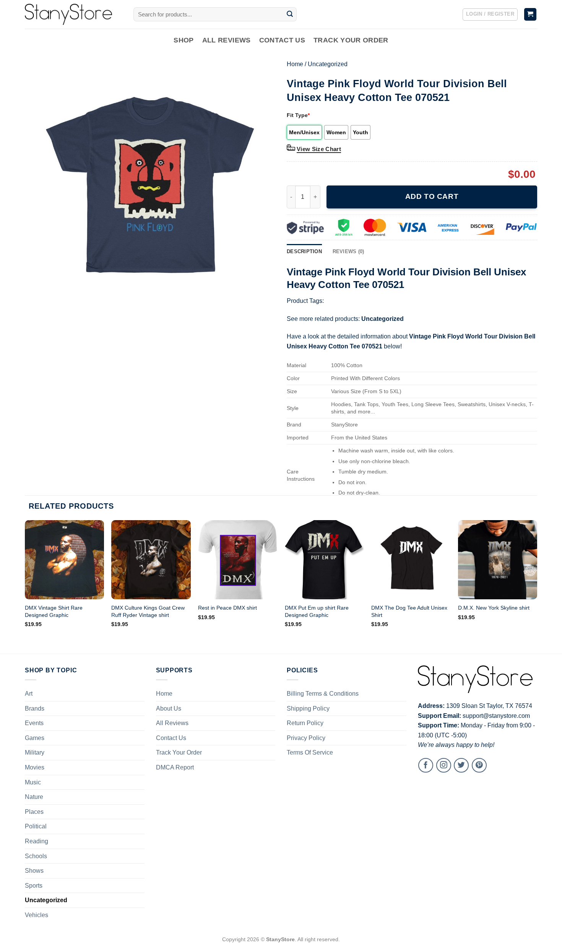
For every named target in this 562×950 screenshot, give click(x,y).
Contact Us (282, 40)
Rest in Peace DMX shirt (227, 608)
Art (28, 693)
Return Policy (305, 723)
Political (36, 826)
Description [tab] (304, 251)
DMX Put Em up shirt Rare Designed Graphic (317, 611)
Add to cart (431, 196)
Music (33, 782)
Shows (34, 870)
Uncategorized (328, 64)
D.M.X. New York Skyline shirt (494, 608)
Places (34, 811)
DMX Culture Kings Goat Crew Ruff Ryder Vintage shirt (148, 611)
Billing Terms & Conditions (323, 693)
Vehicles (36, 915)
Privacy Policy (306, 738)
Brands (34, 708)
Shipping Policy (308, 708)
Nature (34, 797)
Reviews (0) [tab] (348, 251)
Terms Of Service (310, 752)
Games (34, 738)
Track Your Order (350, 40)
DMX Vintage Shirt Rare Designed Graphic (54, 611)
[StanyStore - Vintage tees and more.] (73, 14)
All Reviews (226, 40)
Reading (36, 841)
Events (34, 723)
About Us (168, 708)
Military (34, 752)
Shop (183, 40)
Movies (34, 767)
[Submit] (289, 14)
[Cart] (530, 14)
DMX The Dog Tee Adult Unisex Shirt (409, 611)
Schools (36, 856)
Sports (33, 885)
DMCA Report (175, 767)
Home (295, 64)
